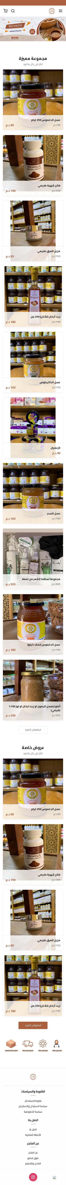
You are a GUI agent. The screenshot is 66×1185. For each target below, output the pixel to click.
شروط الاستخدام (33, 1101)
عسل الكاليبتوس (50, 382)
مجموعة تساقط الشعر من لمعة (41, 579)
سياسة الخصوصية (33, 1112)
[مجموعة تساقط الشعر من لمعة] (33, 559)
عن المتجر (33, 1153)
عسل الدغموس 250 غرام (45, 120)
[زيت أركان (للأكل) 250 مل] (33, 296)
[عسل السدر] (33, 493)
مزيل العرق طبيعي (48, 251)
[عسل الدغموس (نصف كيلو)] (33, 624)
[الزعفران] (33, 427)
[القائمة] (60, 11)
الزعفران (55, 448)
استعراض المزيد (33, 729)
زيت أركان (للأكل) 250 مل (45, 317)
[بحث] (13, 11)
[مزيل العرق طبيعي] (33, 231)
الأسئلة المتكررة (33, 1135)
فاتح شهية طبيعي (49, 186)
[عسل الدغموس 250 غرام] (33, 99)
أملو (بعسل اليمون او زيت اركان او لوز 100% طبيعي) (34, 708)
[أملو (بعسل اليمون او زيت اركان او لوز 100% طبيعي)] (33, 690)
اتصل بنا (33, 1129)
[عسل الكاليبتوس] (33, 362)
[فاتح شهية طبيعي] (33, 165)
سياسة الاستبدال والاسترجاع (33, 1106)
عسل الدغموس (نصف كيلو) (43, 645)
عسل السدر (53, 513)
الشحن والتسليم (33, 1163)
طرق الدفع (32, 1158)
